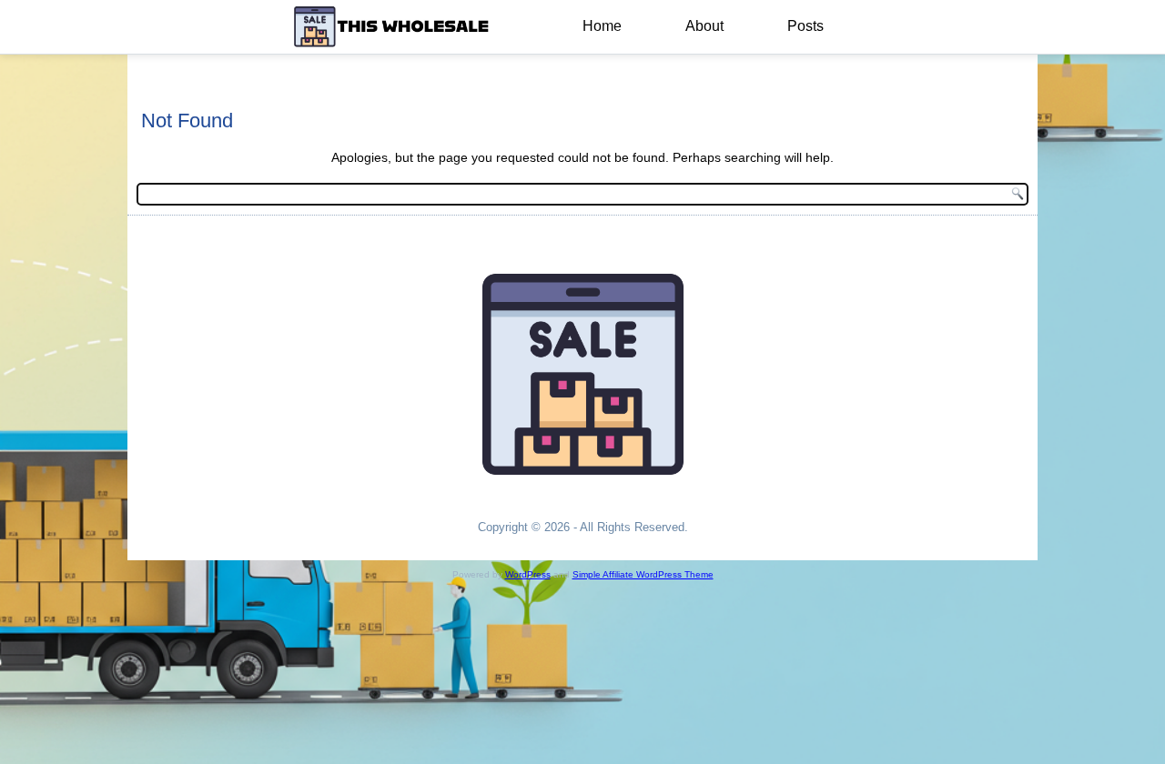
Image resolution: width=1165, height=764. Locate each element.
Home (602, 26)
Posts (805, 26)
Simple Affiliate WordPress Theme (643, 574)
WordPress (528, 574)
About (704, 26)
